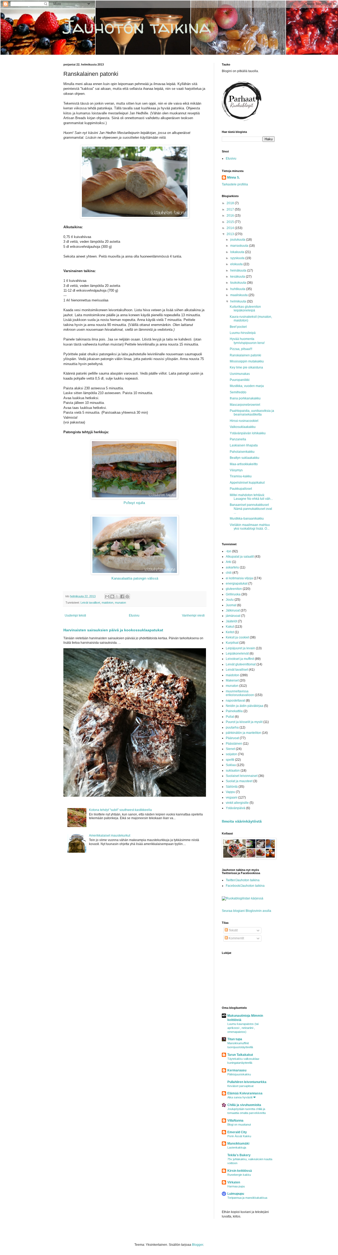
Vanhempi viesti (193, 615)
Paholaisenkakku (242, 452)
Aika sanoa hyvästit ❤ (241, 1097)
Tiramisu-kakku (241, 476)
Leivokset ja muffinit (240, 659)
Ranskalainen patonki (245, 355)
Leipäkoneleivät (237, 653)
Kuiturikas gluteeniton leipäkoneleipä (245, 308)
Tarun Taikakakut (240, 1055)
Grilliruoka (233, 594)
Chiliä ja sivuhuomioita (244, 1105)
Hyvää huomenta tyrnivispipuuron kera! (247, 340)
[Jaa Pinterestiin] (127, 596)
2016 (231, 215)
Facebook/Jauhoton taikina (245, 886)
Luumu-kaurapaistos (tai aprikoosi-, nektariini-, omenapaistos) (243, 1027)
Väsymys (236, 470)
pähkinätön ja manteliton (243, 733)
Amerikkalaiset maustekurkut (109, 835)
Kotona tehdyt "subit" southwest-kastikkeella (120, 810)
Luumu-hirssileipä (243, 333)
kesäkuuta (238, 276)
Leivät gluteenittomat (241, 664)
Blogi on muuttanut (239, 1124)
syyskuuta (237, 258)
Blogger (197, 1245)
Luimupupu (235, 1194)
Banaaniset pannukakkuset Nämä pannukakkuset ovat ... (251, 508)
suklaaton (233, 770)
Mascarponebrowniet (245, 405)
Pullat (230, 717)
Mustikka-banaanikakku (247, 518)
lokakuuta (237, 252)
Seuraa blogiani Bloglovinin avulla (246, 911)
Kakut (230, 626)
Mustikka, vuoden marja (247, 386)
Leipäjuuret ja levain (240, 648)
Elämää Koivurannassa (244, 1093)
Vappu (230, 792)
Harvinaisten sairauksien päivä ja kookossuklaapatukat (113, 630)
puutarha (232, 727)
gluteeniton (234, 589)
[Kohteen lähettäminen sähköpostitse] (107, 596)
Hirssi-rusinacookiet (244, 421)
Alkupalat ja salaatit (240, 556)
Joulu (230, 599)
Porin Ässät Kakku (239, 1136)
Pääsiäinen (234, 743)
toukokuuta (238, 282)
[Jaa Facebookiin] (122, 596)
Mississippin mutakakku (247, 361)
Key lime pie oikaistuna (246, 367)
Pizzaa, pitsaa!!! (241, 349)
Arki (228, 562)
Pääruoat (232, 738)
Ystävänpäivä (235, 808)
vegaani (231, 797)
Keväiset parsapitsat (240, 1086)
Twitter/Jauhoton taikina (243, 880)
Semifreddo (238, 392)
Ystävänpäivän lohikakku (248, 433)
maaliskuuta (239, 295)
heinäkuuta (238, 270)
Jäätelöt (231, 621)
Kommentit (236, 938)
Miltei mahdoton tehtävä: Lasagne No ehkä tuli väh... (251, 497)
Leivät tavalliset (90, 602)
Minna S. (233, 177)
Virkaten (233, 1182)
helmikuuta (238, 301)
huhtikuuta (238, 289)
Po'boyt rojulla (134, 503)
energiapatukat (236, 583)
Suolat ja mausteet (239, 781)
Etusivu (134, 615)
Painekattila (234, 711)
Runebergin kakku (239, 1174)
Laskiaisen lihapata (244, 445)
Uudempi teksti (75, 615)
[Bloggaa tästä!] (112, 596)
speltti (230, 760)
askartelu (232, 567)
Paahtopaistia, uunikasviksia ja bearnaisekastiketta (252, 412)
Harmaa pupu (236, 1186)
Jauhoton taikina (137, 26)
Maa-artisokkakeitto (244, 464)
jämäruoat (233, 616)
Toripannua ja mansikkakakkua (247, 1197)
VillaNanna (235, 1120)
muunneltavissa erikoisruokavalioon (240, 693)
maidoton (107, 602)
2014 (231, 228)
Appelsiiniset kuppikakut (247, 482)
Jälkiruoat (233, 610)
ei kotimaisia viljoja (239, 578)
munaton (120, 602)
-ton (228, 551)
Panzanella (238, 439)
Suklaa (231, 765)
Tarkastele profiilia (235, 184)
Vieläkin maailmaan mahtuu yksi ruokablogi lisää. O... (250, 526)
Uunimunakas (240, 374)
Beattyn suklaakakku (244, 458)
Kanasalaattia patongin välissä (134, 578)
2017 (231, 209)
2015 (231, 222)
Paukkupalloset (241, 489)
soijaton (231, 754)
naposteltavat (235, 700)
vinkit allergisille (237, 803)
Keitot (230, 632)
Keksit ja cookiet (237, 637)
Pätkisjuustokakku (239, 1074)
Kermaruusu (236, 1070)
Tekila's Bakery (239, 1155)
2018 (231, 203)
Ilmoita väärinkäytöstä (242, 821)
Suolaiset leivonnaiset (241, 776)
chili (229, 573)
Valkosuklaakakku (243, 427)
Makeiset (232, 680)
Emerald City (237, 1132)
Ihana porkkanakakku (245, 398)
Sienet (230, 749)
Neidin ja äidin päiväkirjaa (244, 706)
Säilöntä (232, 787)
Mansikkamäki (238, 1143)
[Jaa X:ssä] (117, 596)
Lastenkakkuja (236, 1147)
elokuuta (236, 264)
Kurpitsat (232, 643)
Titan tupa (234, 1039)
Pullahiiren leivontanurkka (246, 1082)
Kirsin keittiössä (239, 1171)
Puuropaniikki (240, 380)
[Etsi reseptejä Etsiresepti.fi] (242, 898)
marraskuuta (239, 246)
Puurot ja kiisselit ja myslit (244, 722)
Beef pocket (238, 327)
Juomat (231, 605)
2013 (231, 234)
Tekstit (233, 930)
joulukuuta (238, 239)
